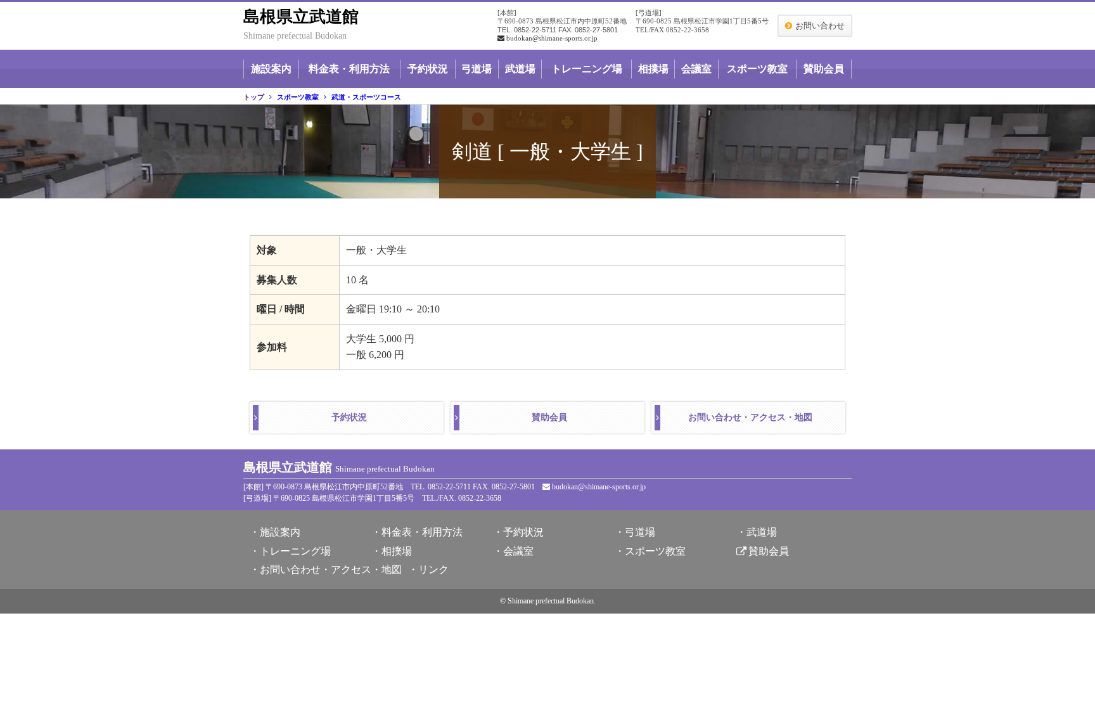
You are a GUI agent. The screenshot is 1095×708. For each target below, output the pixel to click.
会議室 (696, 68)
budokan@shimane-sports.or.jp (552, 38)
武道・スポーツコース (366, 97)
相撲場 (653, 68)
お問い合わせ (820, 25)
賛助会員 (824, 68)
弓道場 (476, 68)
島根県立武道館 (301, 17)
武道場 (520, 68)
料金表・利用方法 (349, 68)
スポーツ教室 (757, 68)
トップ (253, 97)
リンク (433, 569)
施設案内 (271, 68)
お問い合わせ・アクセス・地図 (750, 417)
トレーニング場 (586, 68)
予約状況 (427, 68)
